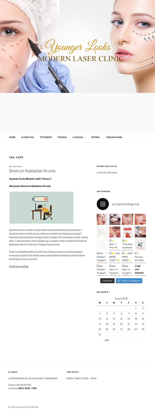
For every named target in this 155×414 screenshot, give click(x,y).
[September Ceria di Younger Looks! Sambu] (140, 219)
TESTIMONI (46, 137)
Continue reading (18, 266)
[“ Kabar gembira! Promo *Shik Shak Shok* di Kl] (102, 219)
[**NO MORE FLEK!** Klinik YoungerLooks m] (114, 257)
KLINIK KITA (27, 137)
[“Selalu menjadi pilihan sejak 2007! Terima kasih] (102, 232)
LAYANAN (78, 137)
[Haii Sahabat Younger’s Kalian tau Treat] (114, 270)
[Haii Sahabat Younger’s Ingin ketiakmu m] (127, 270)
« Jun (106, 339)
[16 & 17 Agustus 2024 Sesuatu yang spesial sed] (102, 244)
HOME (12, 137)
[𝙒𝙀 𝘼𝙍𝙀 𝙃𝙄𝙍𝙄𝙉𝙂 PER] (140, 270)
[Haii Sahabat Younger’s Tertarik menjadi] (102, 270)
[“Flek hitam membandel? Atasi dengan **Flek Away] (140, 232)
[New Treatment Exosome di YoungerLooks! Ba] (140, 244)
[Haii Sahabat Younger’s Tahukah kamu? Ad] (102, 257)
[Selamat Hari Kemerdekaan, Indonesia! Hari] (114, 232)
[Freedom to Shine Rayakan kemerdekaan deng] (127, 232)
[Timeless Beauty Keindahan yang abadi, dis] (127, 219)
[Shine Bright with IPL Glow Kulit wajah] (114, 219)
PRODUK (62, 137)
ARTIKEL (95, 137)
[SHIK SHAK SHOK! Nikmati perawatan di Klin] (127, 257)
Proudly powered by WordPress (23, 407)
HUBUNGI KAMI (114, 137)
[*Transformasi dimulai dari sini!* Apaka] (127, 244)
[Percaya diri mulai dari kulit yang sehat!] (140, 257)
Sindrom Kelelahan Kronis (32, 170)
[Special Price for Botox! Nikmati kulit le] (114, 244)
